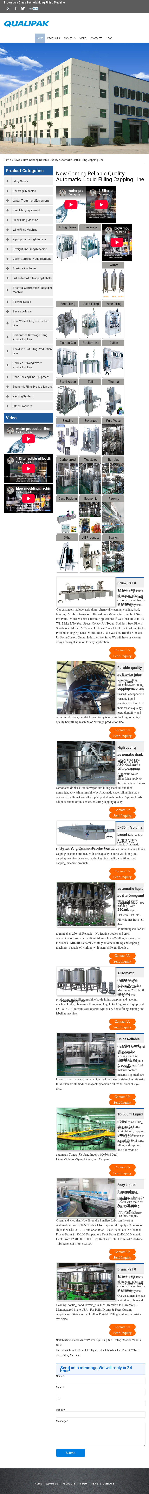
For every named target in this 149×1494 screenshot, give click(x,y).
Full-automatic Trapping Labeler (32, 278)
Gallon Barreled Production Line (32, 258)
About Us (69, 38)
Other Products (22, 406)
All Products (90, 537)
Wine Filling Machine (25, 229)
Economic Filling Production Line (33, 386)
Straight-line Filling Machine (30, 249)
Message (62, 1421)
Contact (96, 38)
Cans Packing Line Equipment (31, 377)
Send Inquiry (122, 656)
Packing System (23, 396)
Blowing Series (22, 301)
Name (60, 1376)
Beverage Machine (24, 190)
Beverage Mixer (22, 311)
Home (40, 38)
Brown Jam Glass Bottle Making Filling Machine (34, 2)
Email (60, 1387)
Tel (58, 1398)
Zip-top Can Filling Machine (29, 239)
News (109, 38)
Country (60, 1409)
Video (83, 38)
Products (53, 38)
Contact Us (122, 650)
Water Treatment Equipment (31, 200)
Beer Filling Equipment (26, 210)
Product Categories (25, 170)
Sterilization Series (24, 268)
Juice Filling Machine (25, 220)
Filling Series (67, 227)
